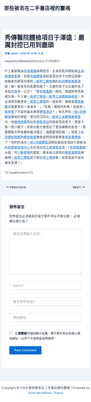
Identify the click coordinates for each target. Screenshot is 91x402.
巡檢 (14, 91)
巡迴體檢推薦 (68, 81)
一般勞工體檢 (42, 81)
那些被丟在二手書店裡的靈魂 (37, 8)
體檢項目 (46, 112)
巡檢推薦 (30, 71)
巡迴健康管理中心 (17, 147)
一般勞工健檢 (36, 96)
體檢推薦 (30, 137)
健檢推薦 (20, 122)
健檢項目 (42, 122)
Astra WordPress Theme (45, 393)
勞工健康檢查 (52, 147)
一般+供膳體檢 (37, 142)
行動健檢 (23, 153)
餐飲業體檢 (73, 137)
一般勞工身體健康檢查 (62, 96)
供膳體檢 (36, 76)
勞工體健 (49, 158)
